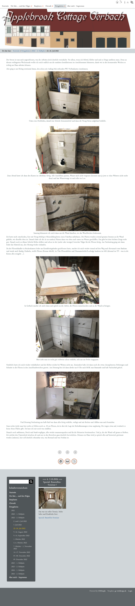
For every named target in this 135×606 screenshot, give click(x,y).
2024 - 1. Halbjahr (17, 570)
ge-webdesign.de (120, 591)
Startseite (16, 51)
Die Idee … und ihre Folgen (19, 496)
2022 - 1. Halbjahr (17, 514)
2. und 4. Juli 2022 (20, 521)
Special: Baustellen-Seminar (49, 518)
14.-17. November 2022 (22, 552)
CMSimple (102, 591)
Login (130, 591)
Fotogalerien (25, 51)
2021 (13, 510)
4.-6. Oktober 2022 (20, 543)
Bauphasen (13, 500)
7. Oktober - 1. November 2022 (23, 547)
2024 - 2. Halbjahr (17, 574)
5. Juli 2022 (18, 525)
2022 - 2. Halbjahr (38, 51)
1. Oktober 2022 (19, 539)
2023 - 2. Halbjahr (17, 566)
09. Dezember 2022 (20, 559)
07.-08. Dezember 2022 (22, 556)
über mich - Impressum (18, 577)
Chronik (12, 503)
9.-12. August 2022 (20, 532)
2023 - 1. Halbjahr (17, 563)
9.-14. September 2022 (21, 535)
